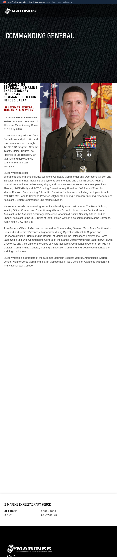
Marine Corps (58, 548)
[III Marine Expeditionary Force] (20, 11)
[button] (62, 2)
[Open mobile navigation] (109, 10)
